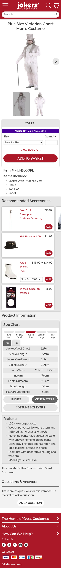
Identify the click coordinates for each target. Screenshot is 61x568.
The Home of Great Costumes (25, 519)
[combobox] (27, 14)
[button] (56, 6)
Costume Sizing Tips (30, 407)
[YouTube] (26, 545)
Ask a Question (30, 503)
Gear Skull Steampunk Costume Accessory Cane (31, 216)
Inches (16, 399)
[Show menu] (5, 6)
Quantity (50, 136)
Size (6, 136)
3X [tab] (16, 343)
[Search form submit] (56, 14)
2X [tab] (7, 343)
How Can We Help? (17, 534)
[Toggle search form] (48, 6)
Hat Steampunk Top (31, 236)
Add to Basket (30, 158)
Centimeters (44, 399)
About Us (9, 526)
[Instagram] (15, 545)
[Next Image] (56, 61)
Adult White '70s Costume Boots (25, 270)
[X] (9, 545)
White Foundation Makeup (30, 291)
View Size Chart (30, 149)
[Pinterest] (20, 545)
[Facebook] (4, 545)
